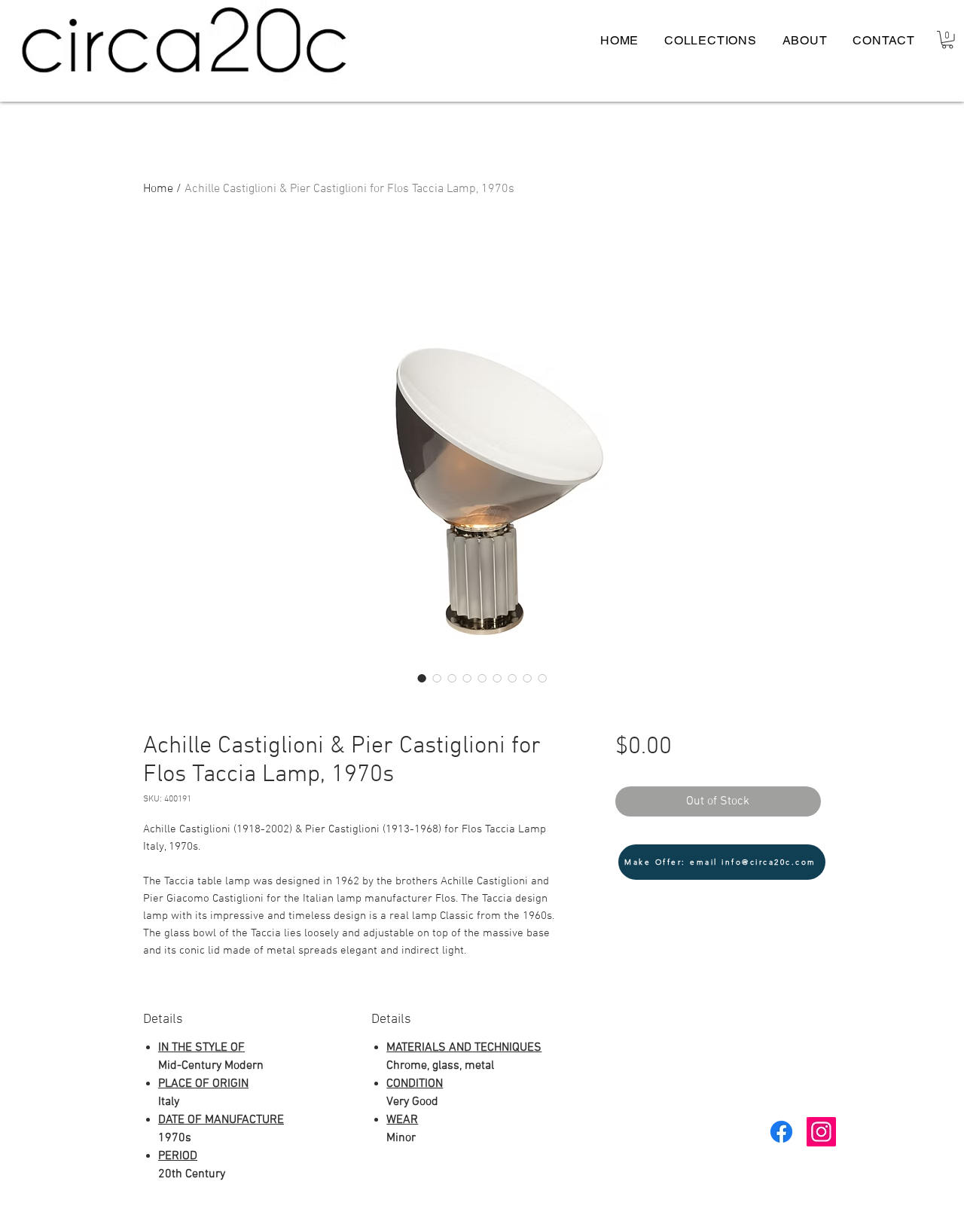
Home (158, 189)
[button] (947, 40)
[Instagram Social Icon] (821, 1131)
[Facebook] (781, 1131)
